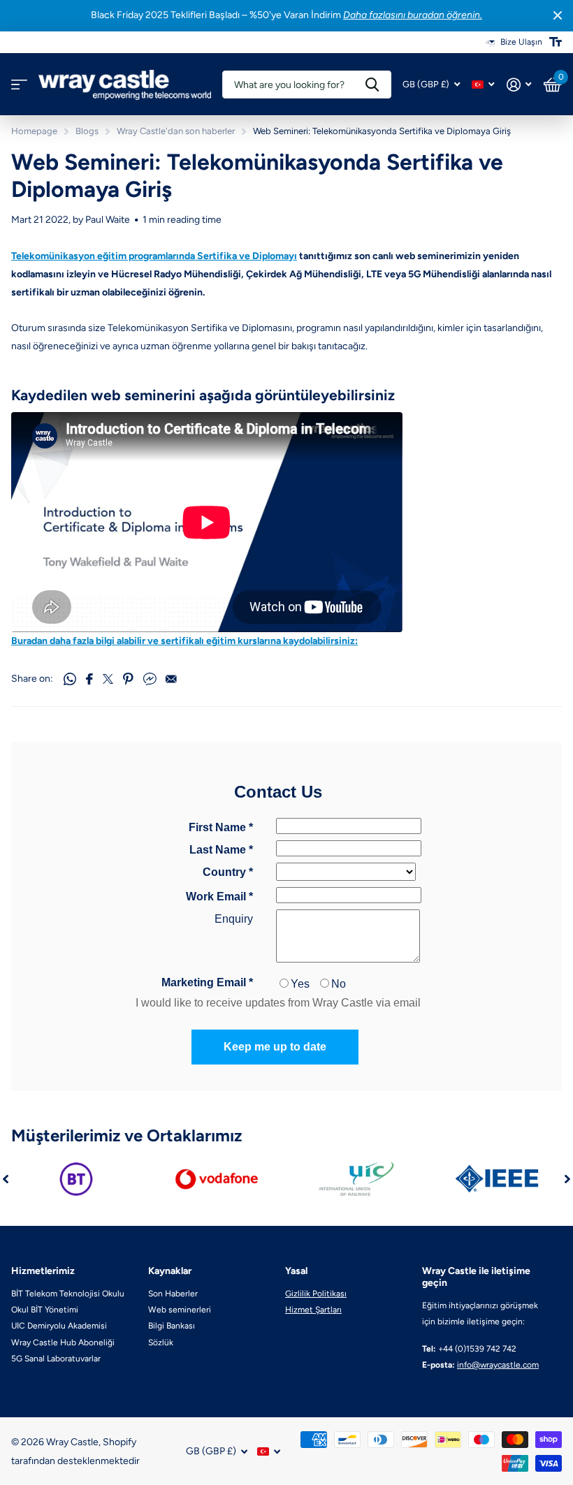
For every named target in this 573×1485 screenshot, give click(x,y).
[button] (5, 1178)
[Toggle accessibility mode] (555, 42)
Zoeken (372, 84)
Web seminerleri (179, 1310)
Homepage (34, 131)
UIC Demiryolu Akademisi (59, 1326)
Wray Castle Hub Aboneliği (63, 1342)
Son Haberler (173, 1294)
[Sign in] (519, 85)
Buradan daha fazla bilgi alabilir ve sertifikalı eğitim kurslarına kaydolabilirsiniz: (184, 641)
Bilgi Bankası (171, 1326)
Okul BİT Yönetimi (44, 1310)
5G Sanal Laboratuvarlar (56, 1358)
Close (557, 15)
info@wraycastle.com (498, 1365)
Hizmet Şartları (313, 1310)
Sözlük (160, 1342)
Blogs (87, 131)
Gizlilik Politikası (316, 1294)
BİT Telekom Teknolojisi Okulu (67, 1294)
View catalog (19, 85)
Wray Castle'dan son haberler (176, 131)
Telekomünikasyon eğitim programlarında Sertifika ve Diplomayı (154, 256)
